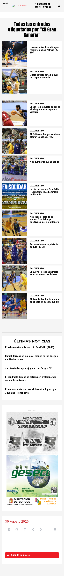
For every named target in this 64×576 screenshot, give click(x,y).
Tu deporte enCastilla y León (43, 6)
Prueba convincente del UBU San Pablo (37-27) (29, 347)
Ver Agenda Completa (18, 555)
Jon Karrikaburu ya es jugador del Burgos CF (28, 368)
